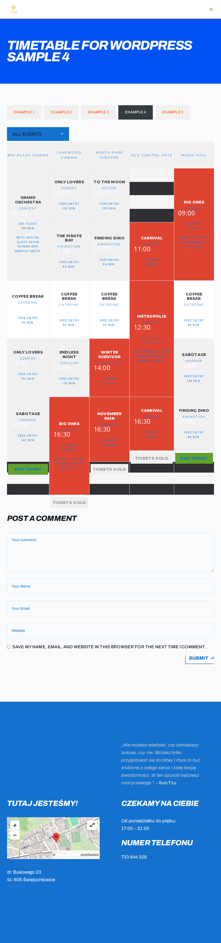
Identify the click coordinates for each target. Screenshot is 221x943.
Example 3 (98, 112)
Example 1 (24, 112)
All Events (27, 134)
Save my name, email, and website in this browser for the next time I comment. (109, 647)
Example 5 (172, 112)
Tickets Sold (69, 502)
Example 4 (135, 112)
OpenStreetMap (68, 855)
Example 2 (61, 112)
